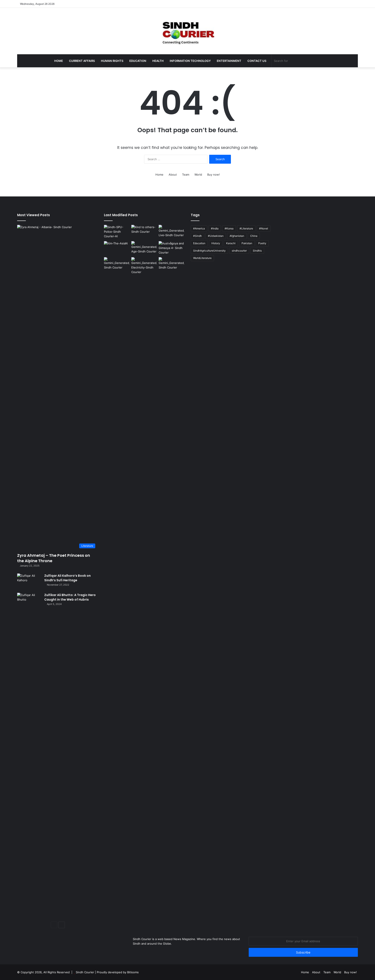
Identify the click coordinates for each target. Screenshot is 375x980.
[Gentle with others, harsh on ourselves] (144, 232)
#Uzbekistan (216, 235)
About (173, 174)
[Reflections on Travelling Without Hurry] (171, 248)
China (253, 235)
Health (158, 61)
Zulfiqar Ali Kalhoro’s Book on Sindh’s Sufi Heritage (67, 577)
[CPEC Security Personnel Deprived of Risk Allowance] (117, 232)
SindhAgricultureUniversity (209, 250)
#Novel (263, 228)
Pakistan (247, 243)
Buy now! (213, 174)
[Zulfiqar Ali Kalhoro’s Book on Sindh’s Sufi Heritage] (29, 581)
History (215, 243)
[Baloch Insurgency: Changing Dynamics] (117, 264)
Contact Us (256, 61)
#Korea (229, 228)
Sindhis (257, 250)
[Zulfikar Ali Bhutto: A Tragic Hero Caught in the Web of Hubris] (29, 755)
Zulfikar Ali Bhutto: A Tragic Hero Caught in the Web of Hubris (70, 597)
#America (199, 228)
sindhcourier (239, 250)
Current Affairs (82, 61)
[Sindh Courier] (187, 31)
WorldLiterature (202, 258)
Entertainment (229, 61)
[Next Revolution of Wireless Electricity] (144, 265)
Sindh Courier (85, 972)
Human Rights (112, 61)
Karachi (230, 243)
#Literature (246, 228)
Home (58, 61)
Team (185, 174)
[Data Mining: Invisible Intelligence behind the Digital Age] (144, 248)
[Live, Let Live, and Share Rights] (171, 232)
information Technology (190, 61)
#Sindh (197, 235)
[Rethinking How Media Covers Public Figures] (117, 248)
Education (137, 61)
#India (215, 228)
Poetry (262, 243)
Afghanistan (237, 235)
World (198, 174)
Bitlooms (133, 972)
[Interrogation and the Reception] (171, 264)
